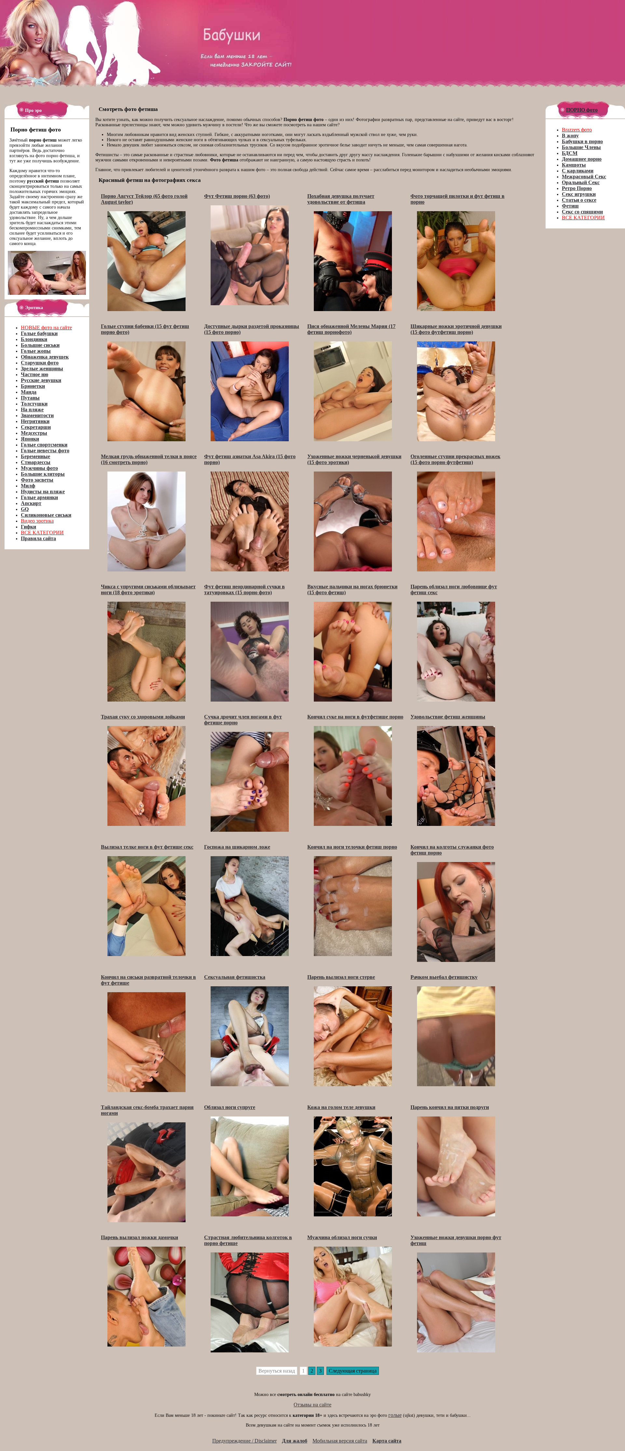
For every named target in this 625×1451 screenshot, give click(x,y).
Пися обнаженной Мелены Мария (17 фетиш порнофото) (351, 329)
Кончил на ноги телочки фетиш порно (352, 847)
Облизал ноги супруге (229, 1107)
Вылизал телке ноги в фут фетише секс (147, 847)
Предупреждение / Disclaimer (244, 1441)
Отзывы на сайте (312, 1404)
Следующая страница (353, 1371)
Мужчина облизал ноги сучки (342, 1237)
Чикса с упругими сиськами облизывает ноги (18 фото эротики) (148, 589)
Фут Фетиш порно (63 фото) (237, 196)
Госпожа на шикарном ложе (237, 847)
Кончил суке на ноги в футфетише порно (355, 716)
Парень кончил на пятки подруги (449, 1107)
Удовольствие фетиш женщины (447, 716)
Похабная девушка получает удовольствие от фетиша (340, 199)
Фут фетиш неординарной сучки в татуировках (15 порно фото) (244, 589)
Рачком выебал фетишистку (444, 977)
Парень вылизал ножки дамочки (139, 1237)
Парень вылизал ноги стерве (341, 977)
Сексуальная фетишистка (234, 977)
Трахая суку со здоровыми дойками (143, 716)
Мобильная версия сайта (339, 1441)
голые (395, 1415)
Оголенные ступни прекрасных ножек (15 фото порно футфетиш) (455, 459)
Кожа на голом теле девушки (341, 1107)
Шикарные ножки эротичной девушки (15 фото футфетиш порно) (456, 329)
